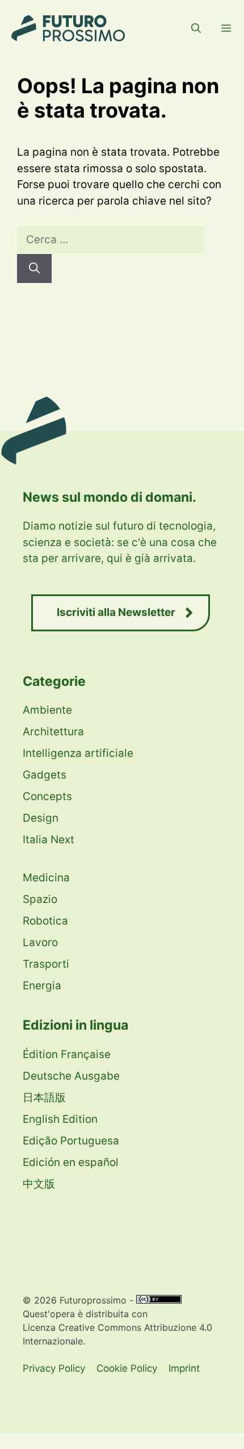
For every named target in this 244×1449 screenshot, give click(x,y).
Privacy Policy (54, 1368)
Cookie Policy (126, 1368)
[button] (196, 28)
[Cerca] (34, 268)
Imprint (184, 1368)
